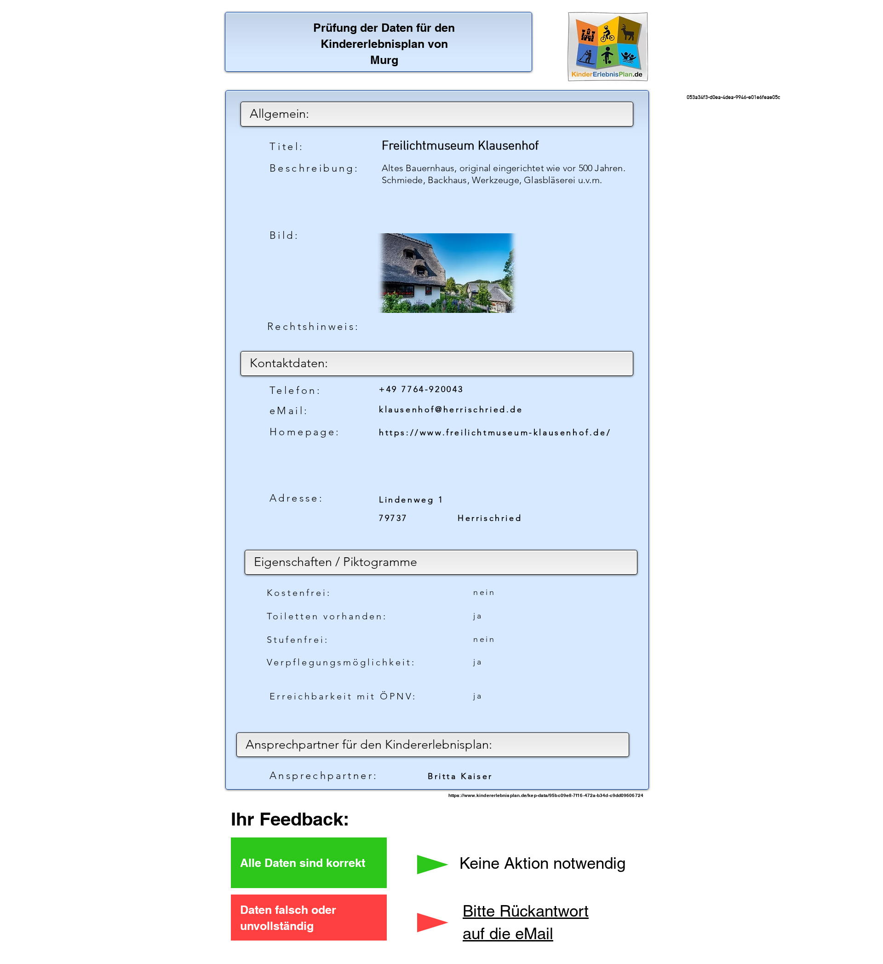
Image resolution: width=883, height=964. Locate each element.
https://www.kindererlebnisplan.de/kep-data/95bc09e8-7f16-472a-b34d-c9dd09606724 (545, 795)
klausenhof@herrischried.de (451, 409)
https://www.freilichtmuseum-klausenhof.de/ (495, 432)
